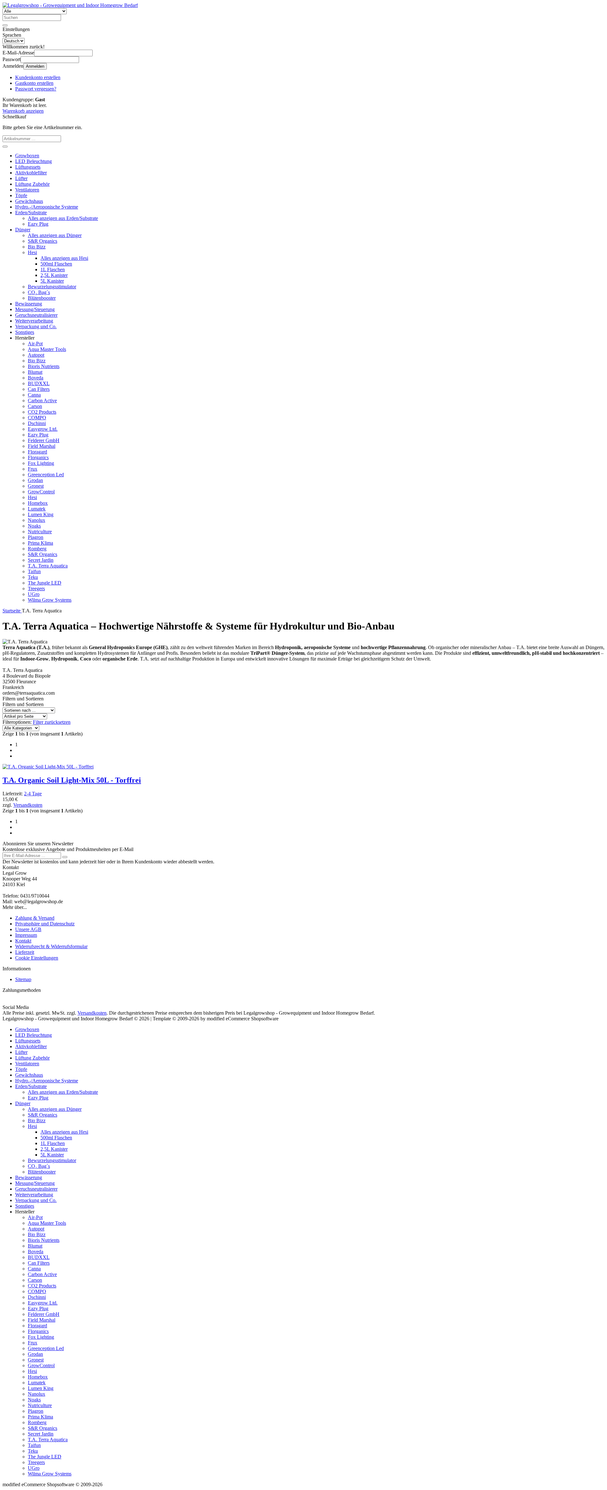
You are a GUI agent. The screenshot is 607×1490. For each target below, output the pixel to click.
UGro (34, 594)
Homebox (38, 503)
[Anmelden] (64, 857)
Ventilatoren (27, 189)
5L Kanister (52, 281)
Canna (34, 395)
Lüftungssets (27, 167)
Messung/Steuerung (35, 309)
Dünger (22, 229)
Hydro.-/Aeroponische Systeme (46, 207)
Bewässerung (28, 303)
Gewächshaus (29, 201)
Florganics (38, 457)
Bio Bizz (37, 246)
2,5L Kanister (54, 275)
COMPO (37, 417)
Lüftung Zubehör (32, 184)
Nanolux (36, 520)
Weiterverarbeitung (34, 320)
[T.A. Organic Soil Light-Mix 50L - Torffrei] (48, 766)
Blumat (35, 372)
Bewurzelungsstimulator (52, 286)
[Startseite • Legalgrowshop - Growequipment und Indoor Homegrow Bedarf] (70, 5)
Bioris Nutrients (43, 366)
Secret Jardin (40, 560)
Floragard (37, 451)
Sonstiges (24, 332)
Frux (32, 469)
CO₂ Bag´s (39, 292)
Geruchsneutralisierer (36, 315)
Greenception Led (46, 474)
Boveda (35, 377)
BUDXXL (39, 383)
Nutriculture (40, 531)
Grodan (35, 480)
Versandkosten (27, 805)
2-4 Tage (33, 793)
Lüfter (21, 178)
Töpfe (21, 195)
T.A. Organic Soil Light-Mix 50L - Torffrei (72, 780)
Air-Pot (35, 343)
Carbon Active (42, 400)
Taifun (34, 571)
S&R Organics (42, 241)
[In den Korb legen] (5, 146)
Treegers (36, 588)
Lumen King (40, 514)
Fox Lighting (41, 463)
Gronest (36, 486)
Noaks (34, 526)
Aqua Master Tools (47, 349)
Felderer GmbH (43, 440)
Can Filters (39, 389)
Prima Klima (40, 543)
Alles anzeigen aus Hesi (64, 258)
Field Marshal (41, 446)
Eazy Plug (38, 224)
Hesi (32, 252)
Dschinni (37, 423)
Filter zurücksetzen (52, 722)
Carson (35, 406)
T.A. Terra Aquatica (48, 565)
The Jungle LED (44, 582)
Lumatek (37, 508)
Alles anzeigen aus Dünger (55, 235)
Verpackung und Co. (36, 326)
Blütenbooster (42, 298)
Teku (33, 577)
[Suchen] (5, 25)
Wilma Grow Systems (49, 600)
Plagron (35, 537)
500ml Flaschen (56, 263)
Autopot (36, 355)
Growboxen (27, 155)
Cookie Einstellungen (36, 958)
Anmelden (35, 66)
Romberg (37, 548)
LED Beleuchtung (33, 161)
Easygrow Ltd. (43, 429)
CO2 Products (42, 412)
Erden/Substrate (31, 212)
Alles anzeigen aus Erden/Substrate (63, 218)
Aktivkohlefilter (31, 172)
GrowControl (41, 491)
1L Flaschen (52, 269)
